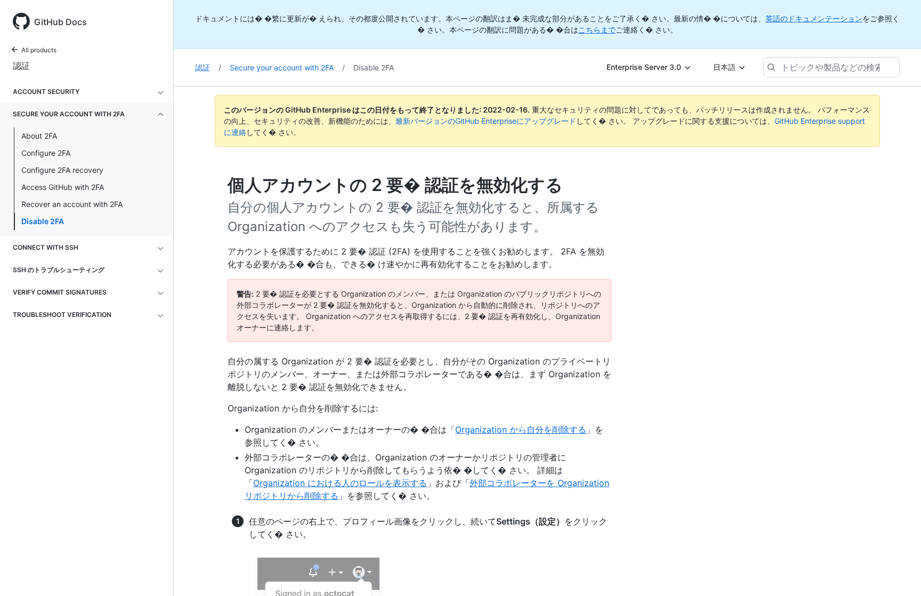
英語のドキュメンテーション (813, 18)
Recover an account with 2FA (72, 204)
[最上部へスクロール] (897, 572)
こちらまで (597, 29)
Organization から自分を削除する (520, 429)
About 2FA (39, 135)
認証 (21, 65)
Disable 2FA (42, 221)
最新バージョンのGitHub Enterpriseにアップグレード (485, 120)
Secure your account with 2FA (287, 67)
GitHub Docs (60, 22)
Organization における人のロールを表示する (340, 483)
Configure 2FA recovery (62, 169)
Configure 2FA (45, 152)
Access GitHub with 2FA (62, 187)
